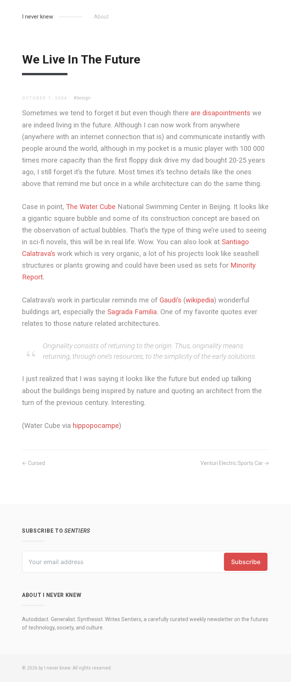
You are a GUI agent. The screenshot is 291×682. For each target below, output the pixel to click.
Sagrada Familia (132, 312)
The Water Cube (91, 207)
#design (82, 98)
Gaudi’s (170, 300)
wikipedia (200, 300)
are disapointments (220, 113)
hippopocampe (96, 425)
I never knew (37, 16)
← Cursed (33, 463)
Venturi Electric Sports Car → (234, 463)
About (101, 17)
